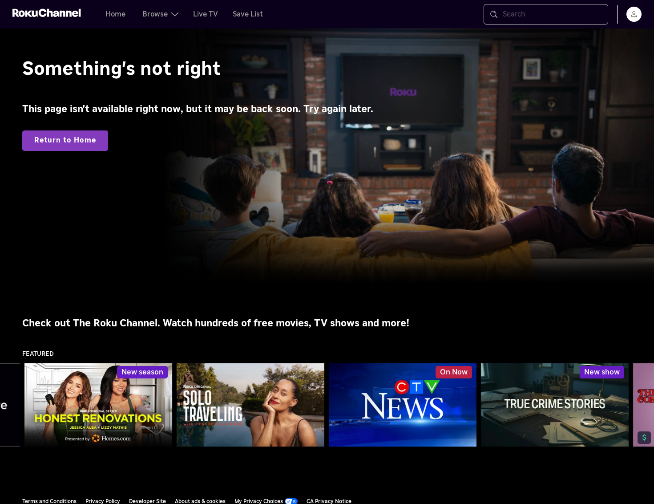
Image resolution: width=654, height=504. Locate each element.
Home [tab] (115, 14)
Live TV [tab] (205, 14)
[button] (404, 405)
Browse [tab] (155, 14)
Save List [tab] (248, 14)
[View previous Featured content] (11, 405)
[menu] (634, 14)
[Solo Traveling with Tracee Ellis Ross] (250, 405)
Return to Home (65, 140)
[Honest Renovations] (98, 405)
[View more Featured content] (643, 405)
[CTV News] (402, 405)
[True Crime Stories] (555, 405)
